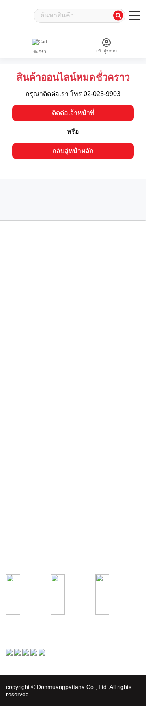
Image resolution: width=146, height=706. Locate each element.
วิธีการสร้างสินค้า (23, 441)
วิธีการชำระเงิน (21, 512)
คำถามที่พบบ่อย (21, 394)
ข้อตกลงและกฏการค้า (28, 362)
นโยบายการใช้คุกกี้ (25, 378)
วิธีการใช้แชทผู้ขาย (25, 465)
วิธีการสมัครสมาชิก (25, 433)
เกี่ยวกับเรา (17, 339)
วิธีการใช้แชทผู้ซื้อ (24, 528)
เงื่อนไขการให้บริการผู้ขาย (32, 354)
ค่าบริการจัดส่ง (20, 386)
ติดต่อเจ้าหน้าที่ (73, 112)
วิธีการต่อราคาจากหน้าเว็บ (32, 449)
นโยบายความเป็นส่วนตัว (30, 370)
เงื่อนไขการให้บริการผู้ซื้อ (31, 346)
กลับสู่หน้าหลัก (73, 150)
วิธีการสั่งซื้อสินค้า (23, 504)
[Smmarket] (18, 14)
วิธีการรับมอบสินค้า (25, 520)
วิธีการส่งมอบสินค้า (25, 457)
